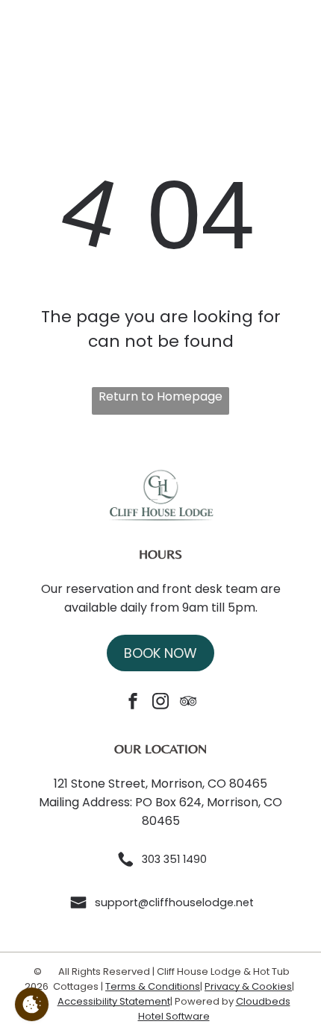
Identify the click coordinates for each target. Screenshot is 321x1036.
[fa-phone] (26, 41)
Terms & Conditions (152, 986)
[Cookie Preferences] (32, 1004)
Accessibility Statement (113, 1001)
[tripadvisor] (188, 703)
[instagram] (160, 703)
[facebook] (133, 703)
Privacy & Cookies (248, 986)
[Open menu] (294, 38)
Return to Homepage (160, 396)
